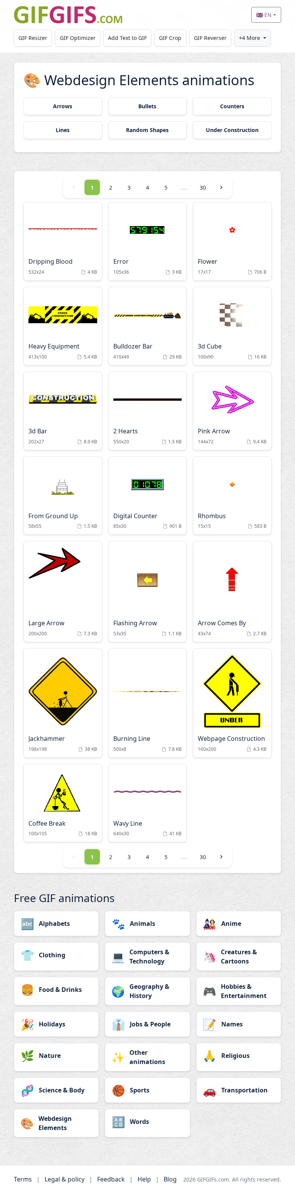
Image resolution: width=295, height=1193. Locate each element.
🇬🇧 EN (264, 14)
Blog (170, 1179)
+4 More (249, 37)
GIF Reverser (210, 37)
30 (203, 187)
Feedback (111, 1179)
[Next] (221, 187)
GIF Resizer (32, 37)
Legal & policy (65, 1179)
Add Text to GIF (127, 37)
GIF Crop (170, 37)
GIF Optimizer (78, 37)
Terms (23, 1179)
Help (144, 1179)
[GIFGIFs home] (68, 14)
